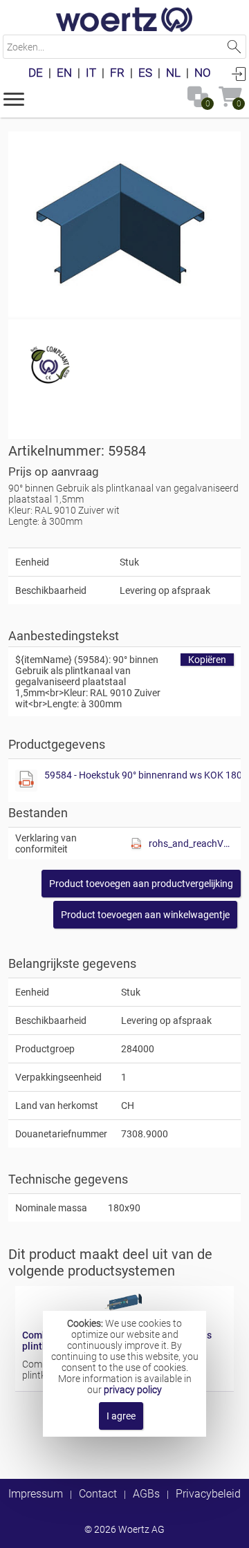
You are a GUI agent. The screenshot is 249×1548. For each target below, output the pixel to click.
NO (202, 73)
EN (64, 73)
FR (117, 73)
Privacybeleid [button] (208, 1493)
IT (91, 73)
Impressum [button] (35, 1493)
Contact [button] (98, 1493)
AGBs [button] (146, 1493)
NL (173, 73)
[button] (13, 98)
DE (35, 73)
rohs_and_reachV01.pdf (191, 843)
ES (145, 73)
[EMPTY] (124, 225)
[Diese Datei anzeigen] (26, 781)
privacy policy (133, 1389)
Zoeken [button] (234, 47)
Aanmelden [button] (238, 73)
